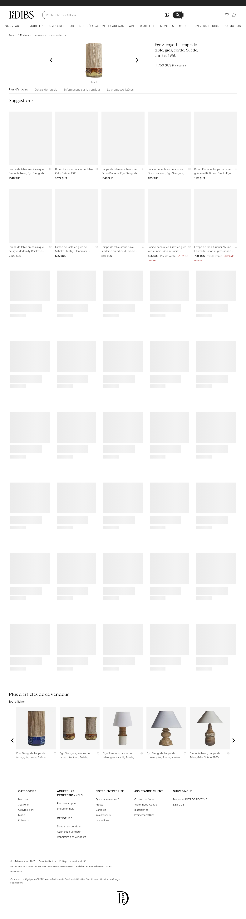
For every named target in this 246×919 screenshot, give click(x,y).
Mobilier (36, 26)
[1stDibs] (21, 15)
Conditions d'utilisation (97, 879)
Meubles (24, 35)
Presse (99, 804)
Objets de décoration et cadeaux (97, 26)
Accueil (12, 35)
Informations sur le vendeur (82, 89)
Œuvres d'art (25, 809)
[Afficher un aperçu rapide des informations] (49, 169)
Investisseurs (103, 815)
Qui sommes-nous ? (107, 799)
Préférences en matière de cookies (94, 866)
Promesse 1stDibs (144, 815)
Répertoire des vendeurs (71, 837)
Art (132, 26)
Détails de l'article (46, 89)
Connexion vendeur (69, 831)
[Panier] (234, 15)
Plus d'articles (18, 89)
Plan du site (16, 871)
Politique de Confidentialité (65, 879)
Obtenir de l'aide (144, 799)
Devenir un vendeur (69, 826)
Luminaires (56, 26)
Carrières (101, 809)
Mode (183, 26)
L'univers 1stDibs (206, 26)
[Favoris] (227, 15)
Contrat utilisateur (47, 861)
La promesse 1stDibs (120, 89)
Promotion (232, 26)
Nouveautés (14, 26)
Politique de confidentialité (72, 861)
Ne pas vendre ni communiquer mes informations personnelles (41, 866)
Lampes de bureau (57, 35)
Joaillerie (147, 26)
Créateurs (23, 820)
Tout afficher (17, 701)
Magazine (190, 799)
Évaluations (102, 820)
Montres (167, 26)
